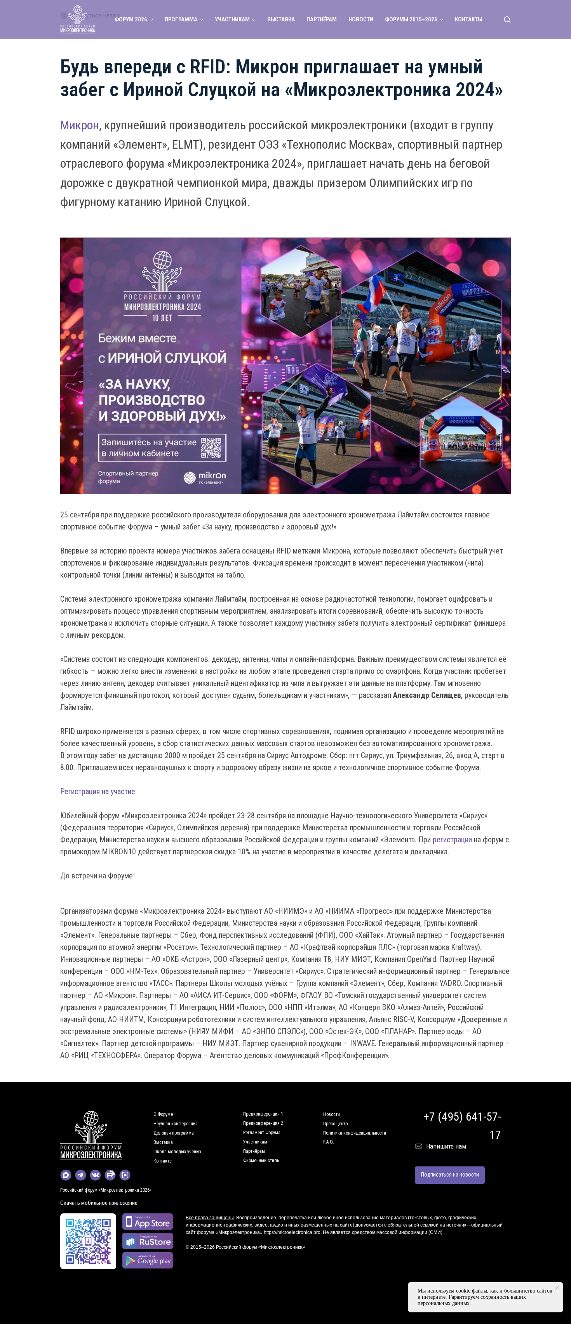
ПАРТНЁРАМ (321, 19)
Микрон (79, 125)
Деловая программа (173, 1133)
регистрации (452, 839)
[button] (507, 19)
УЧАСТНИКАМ (232, 19)
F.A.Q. (328, 1142)
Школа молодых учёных (177, 1151)
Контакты (162, 1161)
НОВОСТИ (360, 19)
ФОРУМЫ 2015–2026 (411, 19)
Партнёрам (254, 1151)
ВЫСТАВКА (281, 19)
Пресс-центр (335, 1123)
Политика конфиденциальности (354, 1133)
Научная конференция (175, 1123)
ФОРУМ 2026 (131, 19)
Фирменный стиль (261, 1160)
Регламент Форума (261, 1132)
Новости (331, 1114)
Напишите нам (446, 1146)
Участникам (255, 1142)
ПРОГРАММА (181, 19)
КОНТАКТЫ (468, 19)
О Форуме (163, 1114)
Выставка (163, 1142)
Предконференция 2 (263, 1123)
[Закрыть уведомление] (557, 1288)
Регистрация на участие (97, 791)
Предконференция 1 (263, 1114)
